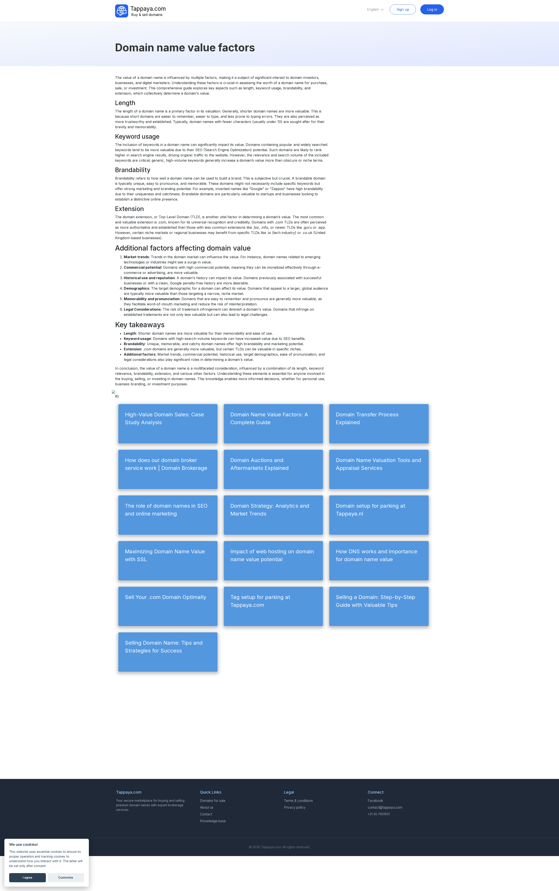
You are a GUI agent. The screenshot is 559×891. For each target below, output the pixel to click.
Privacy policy (294, 807)
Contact (206, 814)
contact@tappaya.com (385, 807)
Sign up (403, 9)
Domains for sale (212, 801)
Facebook (375, 801)
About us (206, 807)
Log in (432, 9)
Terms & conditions (298, 801)
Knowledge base (213, 821)
